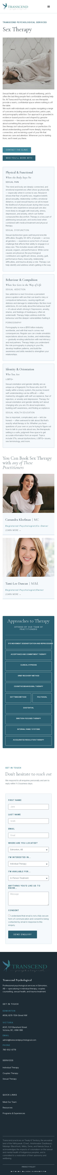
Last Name (14, 815)
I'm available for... (19, 871)
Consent (13, 910)
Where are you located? (23, 843)
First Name (14, 800)
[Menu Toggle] (48, 6)
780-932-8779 (9, 1049)
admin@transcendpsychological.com (19, 1040)
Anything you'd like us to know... (24, 887)
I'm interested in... (19, 857)
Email (11, 829)
